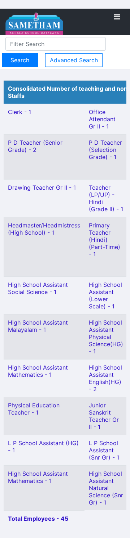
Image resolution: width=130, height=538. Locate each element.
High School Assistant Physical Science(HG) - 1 (106, 337)
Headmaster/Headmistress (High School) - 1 (44, 229)
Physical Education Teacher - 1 (34, 409)
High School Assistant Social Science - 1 (38, 288)
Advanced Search (74, 60)
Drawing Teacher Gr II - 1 (42, 187)
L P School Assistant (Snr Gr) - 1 (104, 450)
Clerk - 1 (19, 112)
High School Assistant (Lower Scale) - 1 (105, 295)
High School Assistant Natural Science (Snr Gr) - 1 (106, 488)
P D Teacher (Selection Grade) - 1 (105, 150)
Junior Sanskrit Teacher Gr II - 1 (104, 416)
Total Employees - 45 (38, 518)
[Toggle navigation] (117, 17)
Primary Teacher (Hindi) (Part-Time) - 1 (104, 240)
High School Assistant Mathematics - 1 (38, 371)
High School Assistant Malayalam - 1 (38, 326)
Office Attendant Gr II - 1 (102, 119)
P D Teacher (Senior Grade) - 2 (35, 146)
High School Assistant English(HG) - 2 (105, 378)
